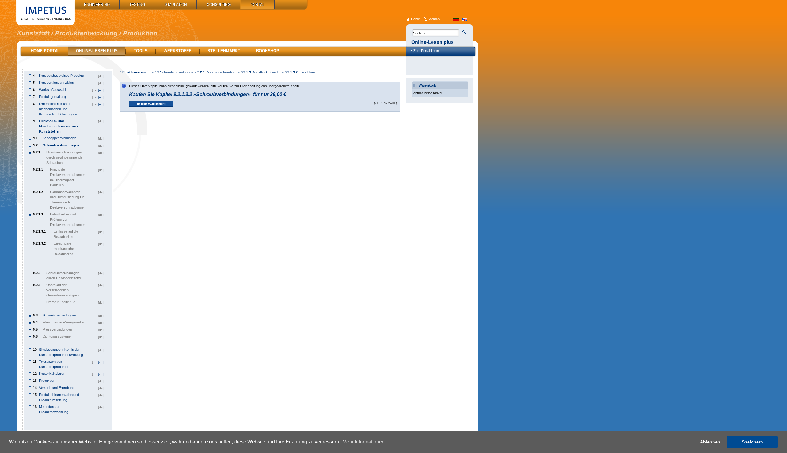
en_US (464, 19)
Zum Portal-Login (426, 50)
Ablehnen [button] (710, 441)
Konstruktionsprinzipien (56, 82)
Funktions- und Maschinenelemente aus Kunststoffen (58, 126)
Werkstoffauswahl (52, 89)
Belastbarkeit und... (260, 72)
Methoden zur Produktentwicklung (53, 409)
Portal (257, 4)
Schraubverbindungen (174, 72)
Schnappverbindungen (59, 138)
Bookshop (267, 50)
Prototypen (47, 380)
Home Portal (45, 50)
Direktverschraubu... (216, 72)
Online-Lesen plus (97, 50)
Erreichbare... (302, 72)
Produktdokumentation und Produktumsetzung (59, 397)
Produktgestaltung (52, 97)
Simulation (176, 4)
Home (415, 19)
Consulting (219, 4)
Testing (137, 4)
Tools (141, 50)
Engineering (97, 4)
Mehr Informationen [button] (363, 441)
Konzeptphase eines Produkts (61, 75)
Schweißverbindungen (59, 315)
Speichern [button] (752, 441)
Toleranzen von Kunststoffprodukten (54, 364)
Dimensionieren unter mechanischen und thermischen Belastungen (58, 109)
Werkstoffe (178, 50)
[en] (101, 90)
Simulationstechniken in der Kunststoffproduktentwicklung (61, 352)
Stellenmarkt (224, 50)
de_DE (456, 19)
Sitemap (434, 19)
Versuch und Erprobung (56, 387)
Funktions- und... (135, 72)
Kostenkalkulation (52, 373)
